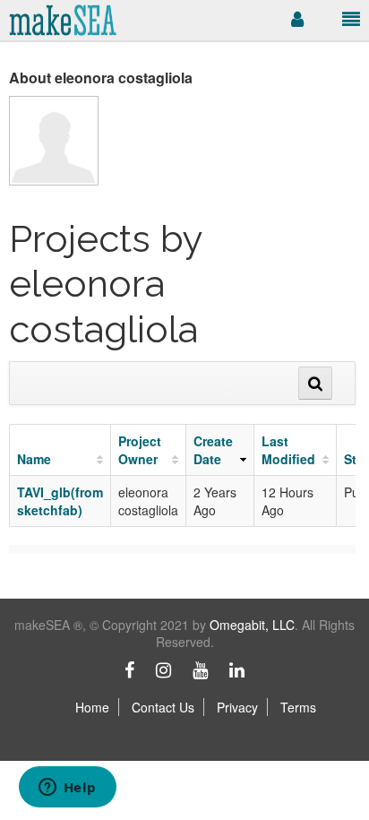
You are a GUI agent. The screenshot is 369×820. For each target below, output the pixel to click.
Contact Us (163, 707)
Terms (298, 707)
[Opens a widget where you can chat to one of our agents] (67, 788)
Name (34, 459)
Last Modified (288, 450)
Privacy (237, 707)
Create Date (213, 450)
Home (92, 707)
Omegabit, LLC (252, 625)
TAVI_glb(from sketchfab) (60, 501)
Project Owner (139, 450)
